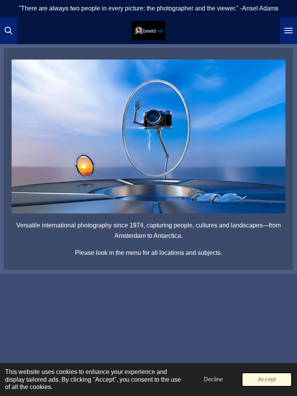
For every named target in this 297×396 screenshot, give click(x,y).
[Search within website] (8, 30)
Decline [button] (213, 379)
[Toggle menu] (288, 30)
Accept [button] (267, 379)
